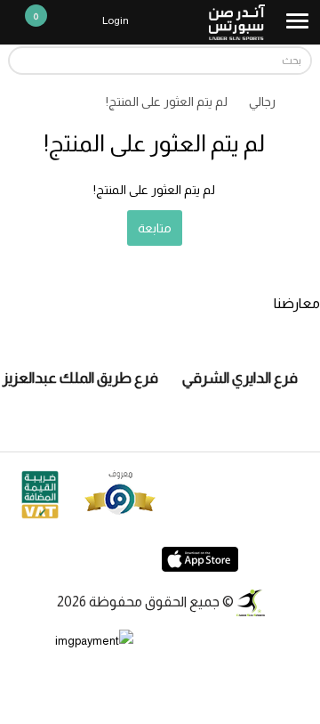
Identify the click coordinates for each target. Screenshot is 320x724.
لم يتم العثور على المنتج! (167, 101)
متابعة (155, 228)
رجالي (262, 101)
